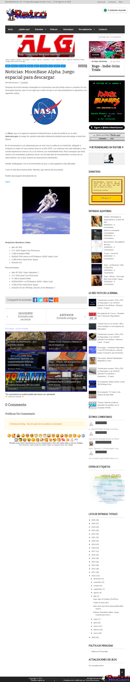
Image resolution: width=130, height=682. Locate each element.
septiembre (98, 589)
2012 (93, 569)
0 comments (82, 66)
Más (120, 2)
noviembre (98, 582)
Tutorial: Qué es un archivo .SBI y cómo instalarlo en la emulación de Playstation (111, 326)
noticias (56, 66)
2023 (93, 530)
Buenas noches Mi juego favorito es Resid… (103, 439)
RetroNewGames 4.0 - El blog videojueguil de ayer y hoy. (65, 678)
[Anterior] (21, 46)
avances (14, 66)
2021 (93, 537)
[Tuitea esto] (40, 300)
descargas (22, 66)
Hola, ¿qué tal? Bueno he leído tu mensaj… (102, 429)
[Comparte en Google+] (45, 300)
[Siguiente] (71, 46)
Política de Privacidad (99, 651)
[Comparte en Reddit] (56, 300)
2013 (93, 565)
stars (63, 66)
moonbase (43, 66)
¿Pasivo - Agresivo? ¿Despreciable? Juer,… (103, 448)
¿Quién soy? (24, 29)
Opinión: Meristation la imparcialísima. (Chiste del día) (114, 219)
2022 (93, 534)
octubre (97, 586)
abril (95, 623)
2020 (93, 541)
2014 (93, 562)
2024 (93, 527)
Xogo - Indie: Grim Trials (106, 68)
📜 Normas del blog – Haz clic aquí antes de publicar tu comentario (36, 424)
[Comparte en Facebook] (35, 300)
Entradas (39, 29)
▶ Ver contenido (106, 119)
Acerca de (101, 2)
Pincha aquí (115, 135)
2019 (93, 544)
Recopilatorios (85, 29)
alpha (8, 66)
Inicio (10, 29)
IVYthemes (49, 680)
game (36, 66)
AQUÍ (7, 182)
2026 (93, 520)
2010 (93, 576)
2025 (93, 523)
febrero (97, 630)
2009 (93, 637)
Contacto (112, 2)
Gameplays (68, 29)
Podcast (54, 29)
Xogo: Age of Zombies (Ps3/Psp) (105, 599)
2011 (93, 572)
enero (96, 633)
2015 (93, 558)
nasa (50, 66)
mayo (96, 619)
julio (95, 596)
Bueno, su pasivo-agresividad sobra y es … (103, 458)
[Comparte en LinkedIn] (51, 300)
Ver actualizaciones (96, 665)
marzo (96, 626)
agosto (96, 593)
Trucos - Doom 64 (111, 253)
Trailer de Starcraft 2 (101, 603)
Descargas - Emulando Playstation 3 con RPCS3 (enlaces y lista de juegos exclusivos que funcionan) (111, 350)
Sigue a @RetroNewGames (107, 127)
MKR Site (59, 680)
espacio (30, 66)
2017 (93, 551)
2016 (93, 555)
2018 (93, 548)
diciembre (97, 579)
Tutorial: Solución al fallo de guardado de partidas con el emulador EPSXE (108, 405)
